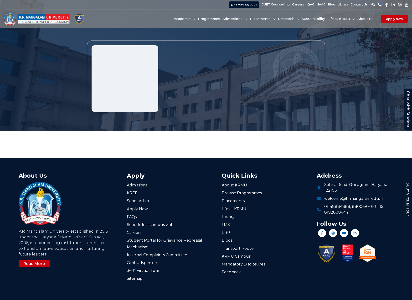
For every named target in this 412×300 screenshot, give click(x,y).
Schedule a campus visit (150, 224)
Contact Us (359, 4)
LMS (226, 224)
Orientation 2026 (244, 5)
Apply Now (394, 19)
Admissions (137, 185)
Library (343, 4)
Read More (34, 263)
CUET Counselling (276, 4)
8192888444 (336, 212)
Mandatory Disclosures (243, 264)
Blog (331, 4)
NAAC (321, 4)
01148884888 (337, 206)
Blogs (227, 240)
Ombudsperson (142, 262)
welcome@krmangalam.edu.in (353, 198)
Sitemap (135, 278)
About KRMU (234, 185)
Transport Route (238, 248)
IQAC (310, 4)
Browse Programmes (242, 193)
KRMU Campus (236, 256)
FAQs (132, 217)
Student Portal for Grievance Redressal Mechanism (164, 243)
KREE (132, 193)
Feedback (231, 272)
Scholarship (138, 201)
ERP (226, 232)
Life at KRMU (234, 209)
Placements (233, 201)
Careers (298, 4)
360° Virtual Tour (408, 199)
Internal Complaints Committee (157, 255)
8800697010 (364, 206)
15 (381, 206)
